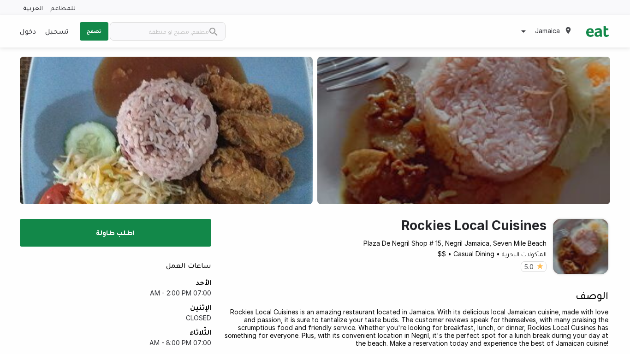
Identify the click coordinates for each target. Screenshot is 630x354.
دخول (28, 30)
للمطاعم (63, 8)
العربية (33, 8)
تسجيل (56, 30)
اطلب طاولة (115, 232)
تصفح (94, 31)
